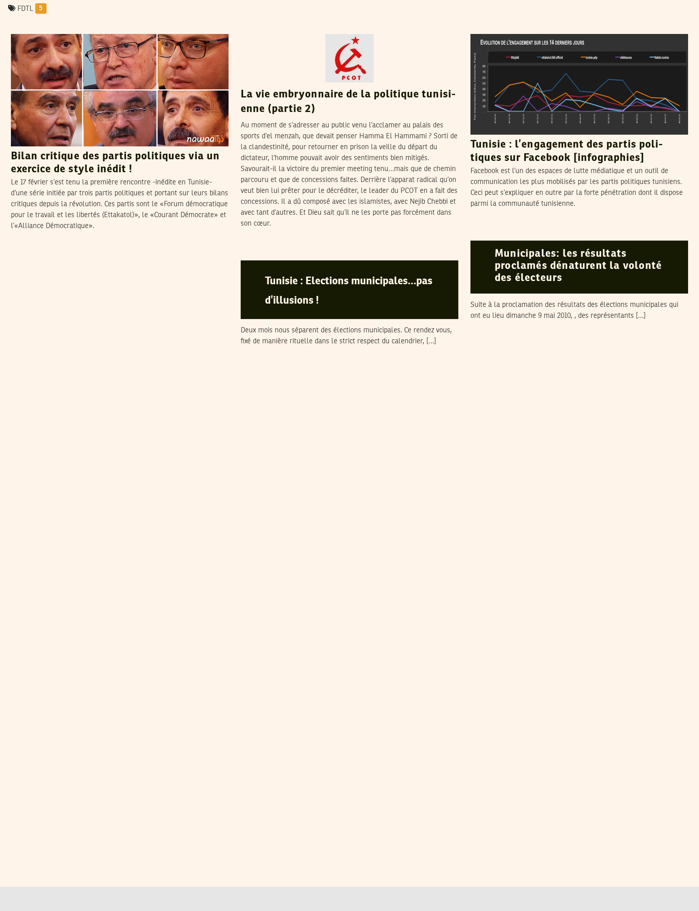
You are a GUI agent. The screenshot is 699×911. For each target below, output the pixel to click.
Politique (29, 26)
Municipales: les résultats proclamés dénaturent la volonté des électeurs (578, 266)
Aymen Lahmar (301, 26)
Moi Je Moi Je (527, 26)
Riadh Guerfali (74, 26)
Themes (257, 26)
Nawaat (520, 232)
